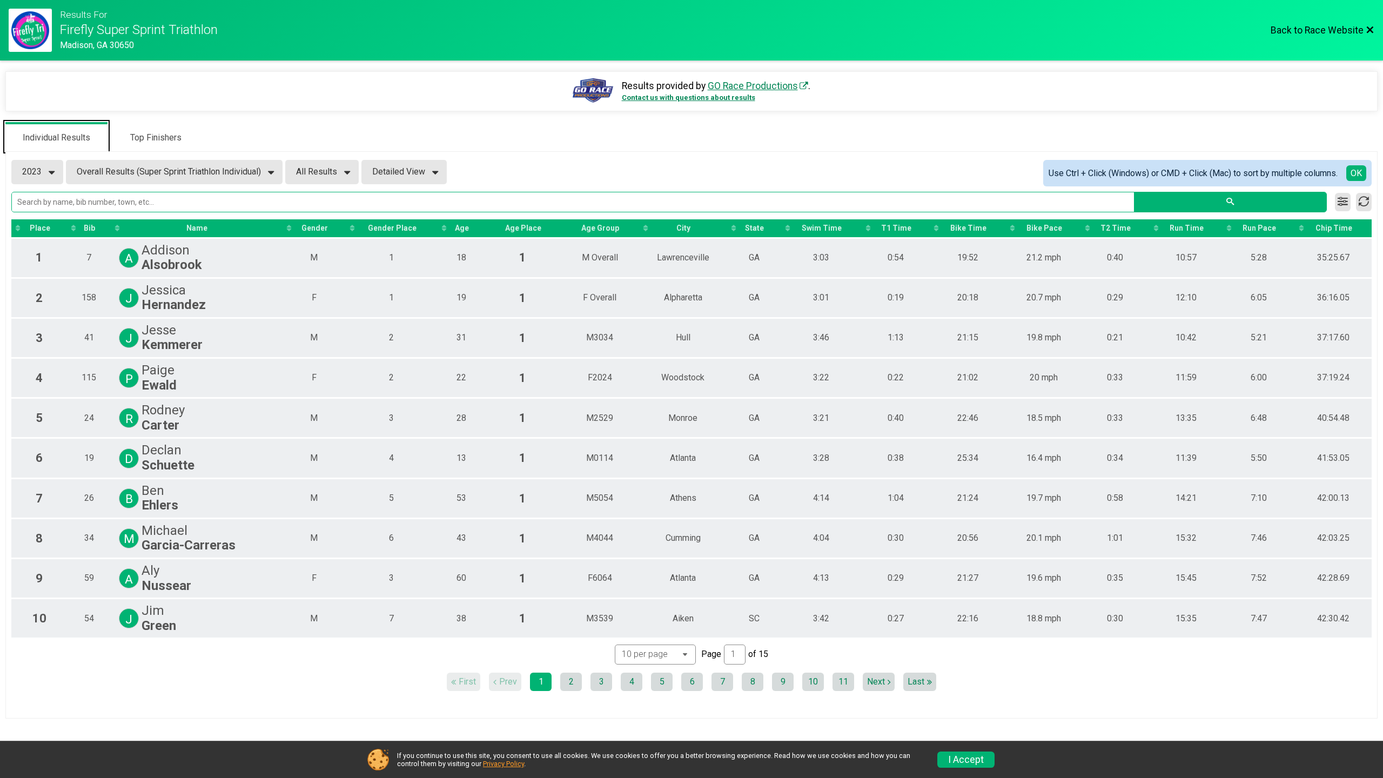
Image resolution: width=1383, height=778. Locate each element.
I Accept (966, 759)
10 (813, 681)
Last (916, 681)
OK (1356, 173)
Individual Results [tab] (56, 137)
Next (876, 681)
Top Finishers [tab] (156, 137)
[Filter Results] (1343, 202)
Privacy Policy (503, 764)
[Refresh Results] (1364, 202)
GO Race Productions (753, 86)
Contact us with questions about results (688, 97)
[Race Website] (34, 30)
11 (843, 681)
